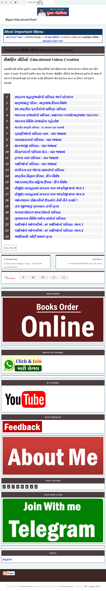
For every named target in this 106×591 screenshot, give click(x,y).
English (7, 559)
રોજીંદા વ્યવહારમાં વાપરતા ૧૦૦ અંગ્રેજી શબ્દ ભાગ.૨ (49, 194)
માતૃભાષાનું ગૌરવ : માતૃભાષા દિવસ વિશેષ (41, 103)
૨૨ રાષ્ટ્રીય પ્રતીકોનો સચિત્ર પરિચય (40, 109)
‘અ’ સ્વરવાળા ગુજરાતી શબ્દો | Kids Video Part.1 (84, 263)
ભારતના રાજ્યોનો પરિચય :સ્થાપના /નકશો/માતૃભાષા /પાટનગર (56, 115)
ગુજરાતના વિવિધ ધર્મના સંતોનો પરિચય (40, 218)
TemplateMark (94, 586)
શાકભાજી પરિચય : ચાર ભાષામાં (35, 145)
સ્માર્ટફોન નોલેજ (91, 37)
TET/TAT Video (15, 37)
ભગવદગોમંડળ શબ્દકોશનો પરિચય (38, 212)
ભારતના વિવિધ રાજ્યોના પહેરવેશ (37, 121)
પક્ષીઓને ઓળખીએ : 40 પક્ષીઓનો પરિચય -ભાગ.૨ (48, 230)
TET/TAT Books (34, 37)
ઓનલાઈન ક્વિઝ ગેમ (52, 40)
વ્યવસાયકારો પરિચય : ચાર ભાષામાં (38, 139)
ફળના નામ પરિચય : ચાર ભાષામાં (36, 157)
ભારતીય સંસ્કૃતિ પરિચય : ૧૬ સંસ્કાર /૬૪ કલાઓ (39, 127)
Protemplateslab (67, 586)
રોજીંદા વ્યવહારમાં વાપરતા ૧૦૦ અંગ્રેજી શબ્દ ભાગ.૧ (49, 188)
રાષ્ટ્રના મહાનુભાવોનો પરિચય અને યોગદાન (44, 96)
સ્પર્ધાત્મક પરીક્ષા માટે (71, 37)
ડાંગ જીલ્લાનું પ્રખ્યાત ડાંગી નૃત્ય (37, 206)
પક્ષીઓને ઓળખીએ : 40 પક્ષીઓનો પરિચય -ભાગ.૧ (48, 224)
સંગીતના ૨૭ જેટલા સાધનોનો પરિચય (40, 170)
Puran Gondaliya (27, 586)
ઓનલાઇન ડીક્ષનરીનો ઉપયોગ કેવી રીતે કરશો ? (46, 200)
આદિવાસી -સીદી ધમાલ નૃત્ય (33, 236)
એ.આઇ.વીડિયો (51, 37)
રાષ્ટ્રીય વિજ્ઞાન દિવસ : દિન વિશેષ (37, 176)
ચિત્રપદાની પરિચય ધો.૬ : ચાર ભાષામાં (40, 151)
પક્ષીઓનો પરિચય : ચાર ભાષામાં (35, 163)
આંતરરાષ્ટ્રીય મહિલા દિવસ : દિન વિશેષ (41, 182)
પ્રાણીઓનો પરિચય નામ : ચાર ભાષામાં (40, 133)
